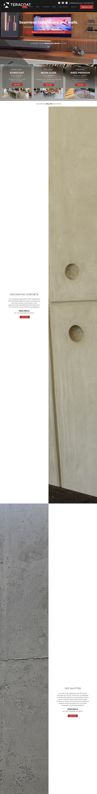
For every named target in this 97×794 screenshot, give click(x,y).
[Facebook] (63, 3)
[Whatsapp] (66, 3)
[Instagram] (59, 3)
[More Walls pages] (39, 6)
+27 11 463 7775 (88, 3)
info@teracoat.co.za (75, 3)
